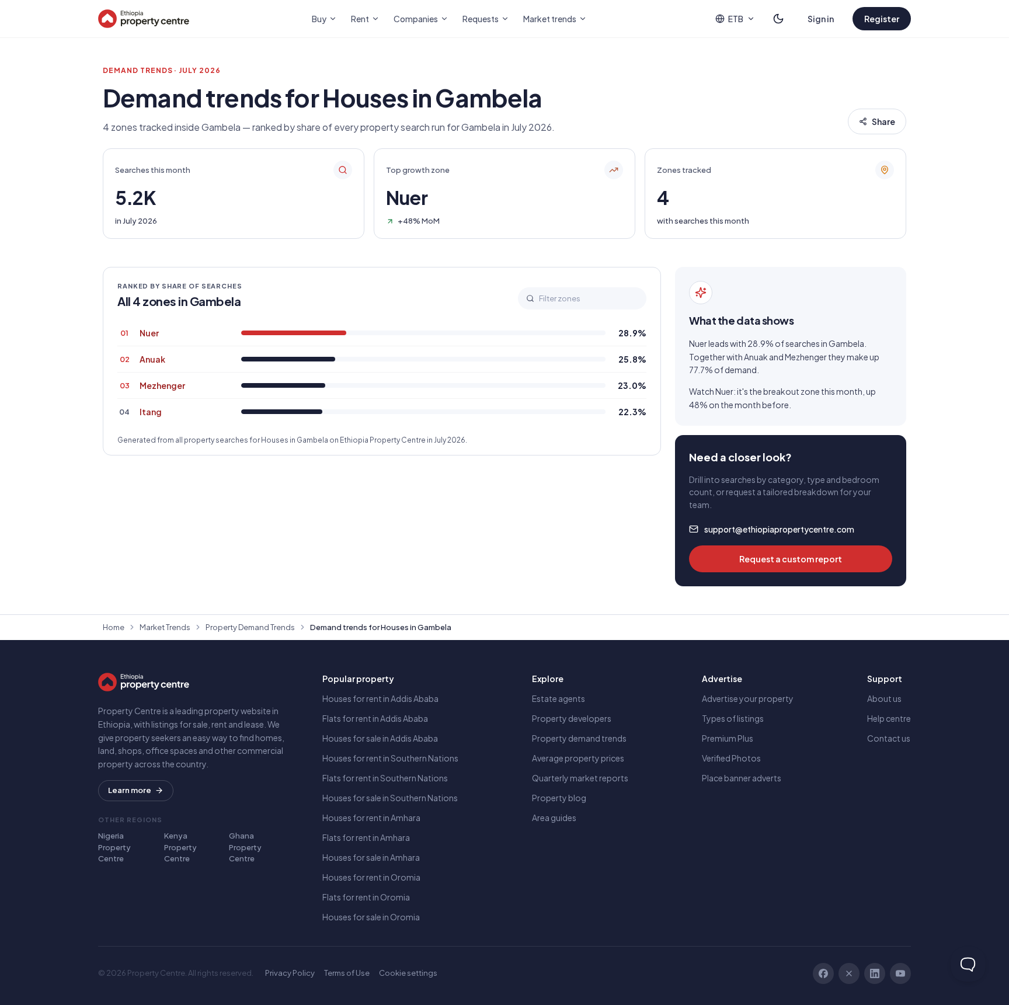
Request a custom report (790, 559)
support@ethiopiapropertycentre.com (779, 529)
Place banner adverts (741, 778)
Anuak (152, 359)
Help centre (889, 718)
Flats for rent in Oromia (366, 897)
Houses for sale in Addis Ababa (380, 738)
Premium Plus (727, 738)
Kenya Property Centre (180, 847)
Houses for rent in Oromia (371, 877)
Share (883, 121)
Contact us (888, 738)
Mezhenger (162, 385)
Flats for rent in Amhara (366, 837)
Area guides (554, 817)
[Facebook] (823, 973)
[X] (849, 973)
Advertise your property (748, 698)
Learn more (129, 790)
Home (113, 627)
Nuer (149, 333)
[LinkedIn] (874, 973)
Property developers (571, 718)
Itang (151, 411)
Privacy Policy (290, 973)
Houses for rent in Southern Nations (390, 758)
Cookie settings (408, 973)
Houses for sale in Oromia (371, 917)
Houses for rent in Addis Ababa (380, 698)
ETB (735, 18)
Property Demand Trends (250, 627)
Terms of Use (347, 973)
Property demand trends (579, 738)
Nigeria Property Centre (114, 847)
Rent (360, 18)
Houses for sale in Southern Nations (390, 797)
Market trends (549, 18)
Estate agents (558, 698)
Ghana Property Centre (245, 847)
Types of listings (733, 718)
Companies (416, 18)
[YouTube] (900, 973)
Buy (319, 18)
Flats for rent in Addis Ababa (375, 718)
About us (884, 698)
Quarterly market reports (580, 778)
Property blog (559, 797)
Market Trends (165, 627)
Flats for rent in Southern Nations (385, 778)
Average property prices (578, 758)
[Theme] (778, 18)
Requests (480, 18)
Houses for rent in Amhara (371, 817)
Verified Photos (731, 758)
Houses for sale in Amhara (371, 857)
